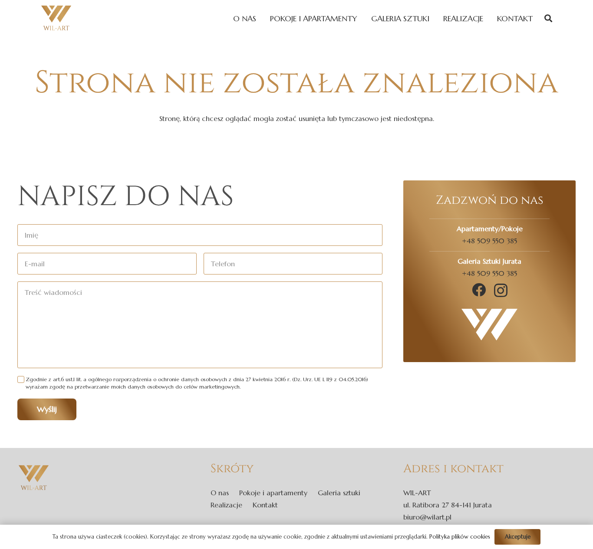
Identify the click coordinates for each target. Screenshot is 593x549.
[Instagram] (500, 290)
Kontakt (265, 504)
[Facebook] (479, 290)
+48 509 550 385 (489, 240)
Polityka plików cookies (459, 536)
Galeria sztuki (339, 492)
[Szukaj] (548, 18)
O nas (220, 492)
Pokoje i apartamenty (273, 492)
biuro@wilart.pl (427, 517)
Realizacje (226, 504)
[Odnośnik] (56, 18)
